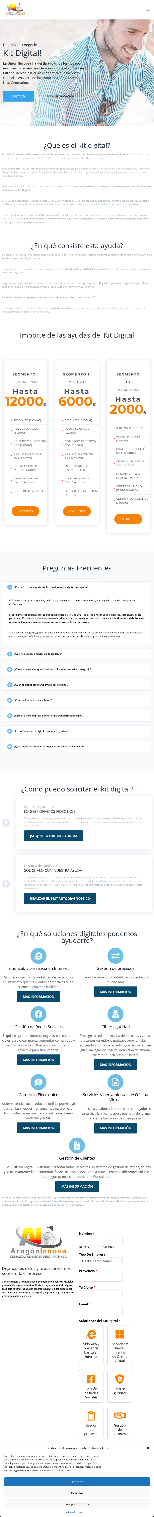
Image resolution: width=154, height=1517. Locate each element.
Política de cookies (75, 1512)
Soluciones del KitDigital (100, 1321)
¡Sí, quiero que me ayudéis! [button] (53, 836)
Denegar (77, 1493)
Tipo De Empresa (92, 1254)
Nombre (87, 1234)
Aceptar (77, 1482)
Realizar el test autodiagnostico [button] (60, 898)
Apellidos (108, 1246)
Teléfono (87, 1288)
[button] (148, 1448)
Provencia (88, 1271)
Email (85, 1304)
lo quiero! (25, 511)
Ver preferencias (77, 1504)
